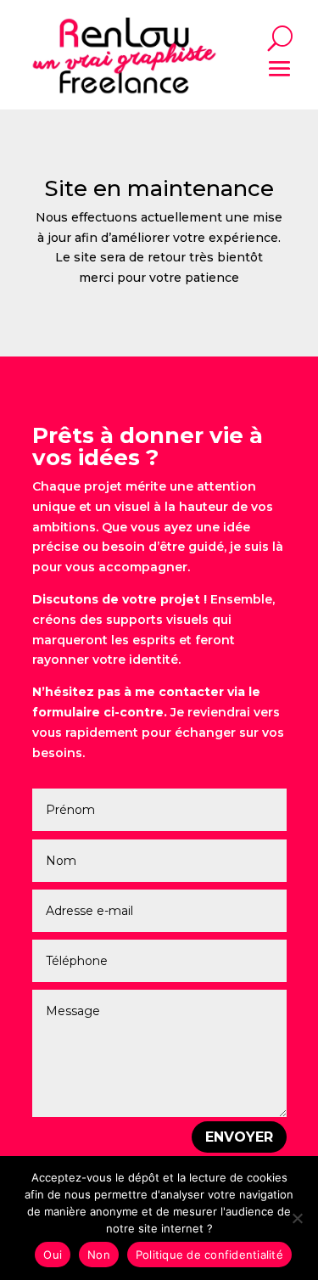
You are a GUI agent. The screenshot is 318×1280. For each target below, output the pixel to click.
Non (98, 1254)
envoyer (239, 1137)
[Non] (296, 1218)
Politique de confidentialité (209, 1254)
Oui (52, 1254)
